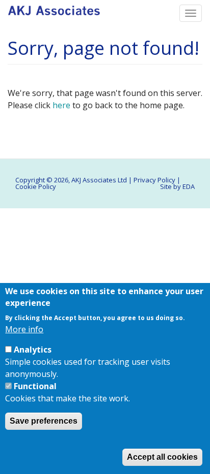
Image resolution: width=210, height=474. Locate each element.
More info (24, 329)
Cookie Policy (35, 186)
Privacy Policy (154, 179)
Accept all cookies (162, 457)
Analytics (32, 349)
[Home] (54, 8)
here (61, 105)
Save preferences (43, 421)
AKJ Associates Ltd (99, 179)
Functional (35, 386)
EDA (188, 186)
